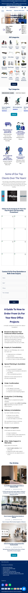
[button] (2, 7)
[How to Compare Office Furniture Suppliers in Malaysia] (14, 505)
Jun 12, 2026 (7, 519)
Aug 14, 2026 (7, 489)
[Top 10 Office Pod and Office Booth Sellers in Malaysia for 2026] (14, 474)
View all (14, 84)
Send (14, 302)
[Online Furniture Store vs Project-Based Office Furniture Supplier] (14, 532)
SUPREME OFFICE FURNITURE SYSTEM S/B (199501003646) (12, 591)
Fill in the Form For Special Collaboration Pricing (14, 18)
